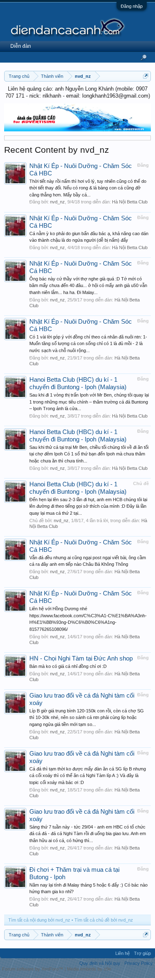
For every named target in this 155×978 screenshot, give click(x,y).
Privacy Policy (138, 963)
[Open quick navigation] (145, 76)
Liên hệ (122, 953)
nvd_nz (57, 201)
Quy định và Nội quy (99, 963)
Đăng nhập (132, 6)
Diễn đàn (20, 46)
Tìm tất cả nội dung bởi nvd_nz (39, 919)
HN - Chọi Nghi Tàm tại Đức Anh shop (81, 658)
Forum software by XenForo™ (33, 968)
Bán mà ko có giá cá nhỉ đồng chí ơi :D (68, 666)
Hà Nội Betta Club (130, 201)
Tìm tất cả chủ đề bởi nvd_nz (103, 919)
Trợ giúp (142, 953)
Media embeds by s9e (89, 968)
